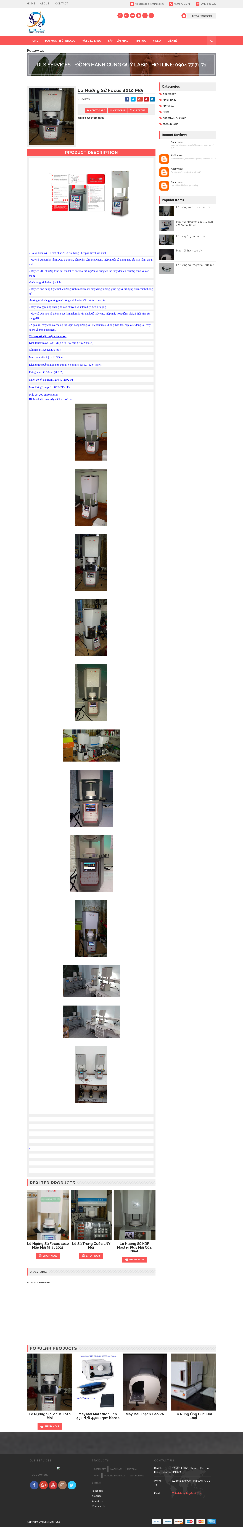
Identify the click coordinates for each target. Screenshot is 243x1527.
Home (31, 3)
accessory (169, 94)
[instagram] (126, 15)
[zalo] (145, 15)
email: (157, 1493)
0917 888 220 (208, 3)
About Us (97, 1501)
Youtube (97, 1495)
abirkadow (177, 155)
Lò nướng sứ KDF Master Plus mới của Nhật (134, 1247)
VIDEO (157, 40)
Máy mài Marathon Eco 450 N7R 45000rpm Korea (98, 1416)
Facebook (97, 1490)
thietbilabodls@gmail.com (149, 3)
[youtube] (138, 15)
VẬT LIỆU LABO (91, 40)
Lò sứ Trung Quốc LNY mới (91, 1246)
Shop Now (50, 1255)
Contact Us (98, 1506)
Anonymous (177, 142)
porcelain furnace (174, 118)
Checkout (139, 110)
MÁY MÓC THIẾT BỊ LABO (60, 40)
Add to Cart (97, 110)
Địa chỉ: (158, 1467)
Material (168, 106)
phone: (158, 1480)
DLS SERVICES (51, 1521)
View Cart (119, 110)
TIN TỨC (140, 40)
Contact (61, 3)
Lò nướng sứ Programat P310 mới (195, 265)
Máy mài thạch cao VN (189, 250)
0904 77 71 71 (182, 3)
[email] (132, 15)
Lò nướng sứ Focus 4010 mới (193, 207)
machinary (169, 99)
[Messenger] (151, 15)
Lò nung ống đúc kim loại (191, 236)
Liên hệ (172, 40)
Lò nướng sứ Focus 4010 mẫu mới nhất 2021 (48, 1246)
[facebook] (120, 15)
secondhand (170, 124)
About (44, 3)
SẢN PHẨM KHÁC (118, 40)
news (166, 112)
